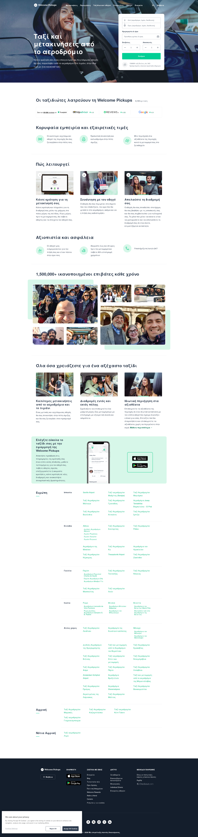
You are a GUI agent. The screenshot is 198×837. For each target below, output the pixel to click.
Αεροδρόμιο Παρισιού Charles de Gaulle (93, 575)
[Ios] (73, 776)
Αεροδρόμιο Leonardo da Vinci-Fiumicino (93, 607)
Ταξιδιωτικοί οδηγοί (102, 5)
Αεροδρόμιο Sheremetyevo (114, 687)
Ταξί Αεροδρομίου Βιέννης (91, 657)
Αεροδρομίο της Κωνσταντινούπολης (117, 629)
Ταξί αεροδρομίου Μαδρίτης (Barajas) (116, 494)
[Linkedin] (110, 822)
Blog (88, 778)
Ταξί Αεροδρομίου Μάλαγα (91, 502)
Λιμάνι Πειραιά (90, 539)
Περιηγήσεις (85, 5)
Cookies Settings (11, 828)
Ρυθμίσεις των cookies (95, 803)
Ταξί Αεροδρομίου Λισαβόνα (141, 668)
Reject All (53, 829)
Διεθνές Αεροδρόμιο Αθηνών (92, 530)
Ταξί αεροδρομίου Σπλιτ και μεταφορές (116, 659)
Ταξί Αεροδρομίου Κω (116, 548)
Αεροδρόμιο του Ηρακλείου (140, 548)
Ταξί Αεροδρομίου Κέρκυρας (91, 556)
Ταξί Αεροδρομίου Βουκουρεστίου (141, 687)
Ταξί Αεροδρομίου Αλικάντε (116, 513)
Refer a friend (92, 796)
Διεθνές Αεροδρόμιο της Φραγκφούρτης (92, 646)
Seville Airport (88, 492)
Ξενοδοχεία (115, 775)
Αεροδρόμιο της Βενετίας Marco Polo (142, 607)
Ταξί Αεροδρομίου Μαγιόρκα (141, 494)
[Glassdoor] (104, 822)
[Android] (73, 783)
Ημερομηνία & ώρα (130, 31)
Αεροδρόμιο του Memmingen (140, 637)
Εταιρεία (91, 775)
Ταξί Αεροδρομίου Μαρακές (72, 711)
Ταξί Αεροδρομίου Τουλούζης (116, 572)
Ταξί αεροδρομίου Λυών (116, 590)
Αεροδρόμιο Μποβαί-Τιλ (93, 581)
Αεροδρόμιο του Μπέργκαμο (115, 612)
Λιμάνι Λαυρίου (90, 536)
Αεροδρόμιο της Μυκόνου (90, 548)
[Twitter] (93, 822)
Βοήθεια (49, 777)
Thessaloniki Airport (116, 554)
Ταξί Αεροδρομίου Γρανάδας (116, 502)
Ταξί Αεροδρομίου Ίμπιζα (141, 513)
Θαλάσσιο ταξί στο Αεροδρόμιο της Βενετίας (142, 612)
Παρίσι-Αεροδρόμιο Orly (93, 578)
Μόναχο (136, 628)
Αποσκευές (147, 42)
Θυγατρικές (115, 784)
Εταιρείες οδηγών (117, 791)
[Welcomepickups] (45, 5)
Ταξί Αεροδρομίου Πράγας (91, 687)
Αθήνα (86, 526)
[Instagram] (99, 822)
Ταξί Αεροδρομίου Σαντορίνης (116, 527)
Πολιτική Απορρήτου (95, 789)
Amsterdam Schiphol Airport (91, 676)
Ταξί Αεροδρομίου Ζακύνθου (141, 556)
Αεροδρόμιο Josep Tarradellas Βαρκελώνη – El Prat (142, 503)
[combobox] (141, 20)
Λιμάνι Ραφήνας (91, 534)
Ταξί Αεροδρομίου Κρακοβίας (141, 646)
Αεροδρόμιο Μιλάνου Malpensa (118, 607)
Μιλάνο (111, 603)
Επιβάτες (126, 42)
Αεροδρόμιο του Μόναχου (140, 632)
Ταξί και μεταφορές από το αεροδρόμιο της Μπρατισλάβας (143, 678)
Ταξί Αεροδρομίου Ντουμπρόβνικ (141, 657)
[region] (42, 822)
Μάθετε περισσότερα (140, 427)
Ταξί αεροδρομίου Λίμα (72, 734)
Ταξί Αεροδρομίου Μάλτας (116, 695)
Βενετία (137, 603)
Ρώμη (85, 603)
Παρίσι (86, 570)
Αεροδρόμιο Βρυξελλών (113, 676)
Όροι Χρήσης (92, 785)
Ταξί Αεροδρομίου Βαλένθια (91, 513)
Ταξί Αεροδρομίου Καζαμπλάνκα (97, 711)
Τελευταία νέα (93, 782)
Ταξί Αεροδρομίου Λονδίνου (91, 629)
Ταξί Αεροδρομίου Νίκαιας (141, 572)
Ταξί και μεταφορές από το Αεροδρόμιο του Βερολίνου (117, 648)
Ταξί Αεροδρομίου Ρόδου (141, 527)
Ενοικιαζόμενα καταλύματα (116, 779)
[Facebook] (88, 822)
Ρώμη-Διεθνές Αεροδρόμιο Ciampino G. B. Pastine (93, 612)
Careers (90, 799)
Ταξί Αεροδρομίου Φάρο (91, 668)
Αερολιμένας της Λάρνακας (91, 695)
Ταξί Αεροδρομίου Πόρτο (116, 668)
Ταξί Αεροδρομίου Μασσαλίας (91, 590)
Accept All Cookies (70, 829)
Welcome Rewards (94, 792)
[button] (125, 47)
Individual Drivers (116, 787)
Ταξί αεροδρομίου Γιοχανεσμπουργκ (72, 719)
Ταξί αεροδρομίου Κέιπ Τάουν (122, 711)
